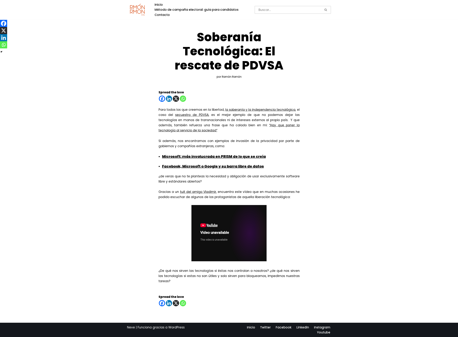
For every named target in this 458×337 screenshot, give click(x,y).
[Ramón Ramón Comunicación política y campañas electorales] (137, 9)
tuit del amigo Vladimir (198, 192)
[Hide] (1, 51)
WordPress (176, 327)
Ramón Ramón (232, 77)
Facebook (283, 327)
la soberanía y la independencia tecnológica (260, 110)
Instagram (322, 327)
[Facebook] (162, 99)
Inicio (159, 5)
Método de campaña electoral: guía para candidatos (196, 10)
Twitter (265, 327)
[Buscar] (326, 10)
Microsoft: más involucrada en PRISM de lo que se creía (214, 156)
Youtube (323, 332)
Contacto (162, 15)
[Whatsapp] (183, 99)
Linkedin (302, 327)
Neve (131, 327)
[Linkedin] (169, 99)
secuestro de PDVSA (192, 115)
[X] (176, 99)
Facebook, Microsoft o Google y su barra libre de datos (213, 166)
